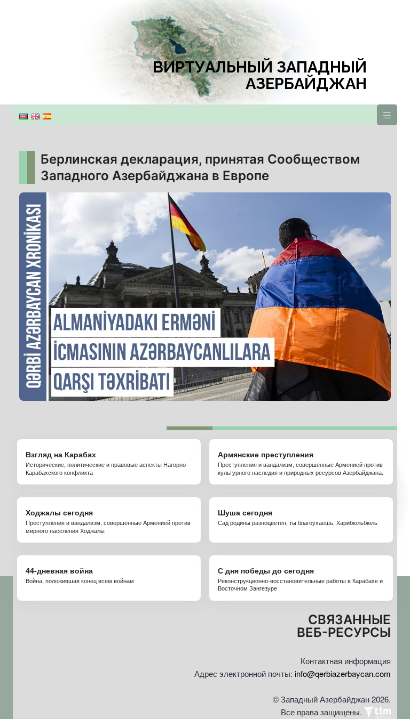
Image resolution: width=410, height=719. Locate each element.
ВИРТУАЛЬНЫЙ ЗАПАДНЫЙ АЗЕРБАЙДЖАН (260, 75)
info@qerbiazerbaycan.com (343, 673)
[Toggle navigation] (387, 114)
